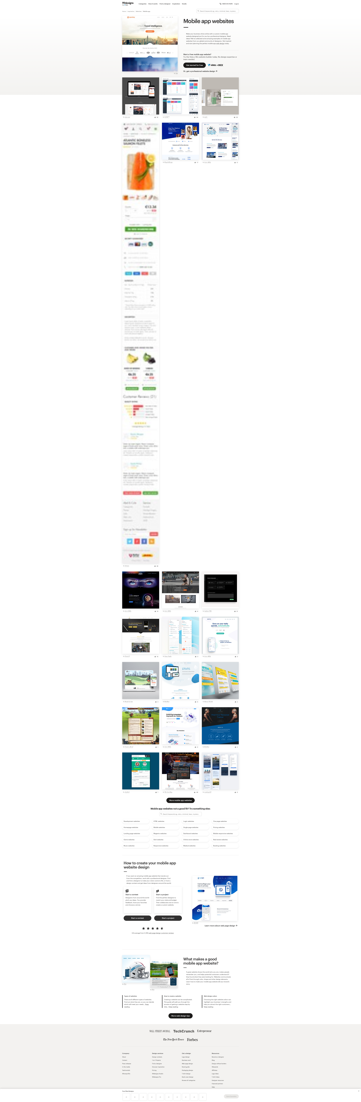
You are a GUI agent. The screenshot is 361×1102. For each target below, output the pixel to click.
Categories (142, 4)
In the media (126, 1067)
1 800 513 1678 (227, 4)
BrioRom (167, 701)
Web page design (187, 1063)
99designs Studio (157, 1073)
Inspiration (176, 4)
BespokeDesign (169, 162)
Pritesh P (127, 656)
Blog (213, 1060)
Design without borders (219, 1063)
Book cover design (187, 1077)
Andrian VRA (208, 611)
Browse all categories (188, 1080)
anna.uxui (127, 117)
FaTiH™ (167, 117)
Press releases (126, 1063)
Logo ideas (215, 1073)
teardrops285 (207, 792)
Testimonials (126, 1070)
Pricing (154, 1070)
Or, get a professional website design (199, 71)
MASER (196, 923)
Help (213, 1087)
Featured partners (217, 1083)
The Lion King (168, 792)
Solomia (127, 566)
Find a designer (165, 4)
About (124, 1057)
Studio (184, 4)
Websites (139, 11)
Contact (124, 1060)
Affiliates (214, 1070)
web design (220, 43)
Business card (186, 1060)
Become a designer (218, 1057)
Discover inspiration (158, 1067)
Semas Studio (168, 656)
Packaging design (187, 1070)
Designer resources (218, 1080)
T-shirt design (186, 1073)
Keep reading (173, 1007)
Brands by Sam (129, 701)
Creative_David (129, 747)
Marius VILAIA (208, 701)
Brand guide (186, 1067)
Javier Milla (207, 162)
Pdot (125, 984)
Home (124, 11)
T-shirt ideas (215, 1077)
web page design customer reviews (161, 933)
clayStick (127, 792)
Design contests (157, 1057)
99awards (215, 1067)
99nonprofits (126, 1073)
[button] (358, 1091)
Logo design (186, 1057)
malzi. (206, 117)
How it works (153, 4)
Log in (236, 4)
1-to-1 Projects (156, 1060)
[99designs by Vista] (127, 4)
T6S (177, 73)
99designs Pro (156, 1077)
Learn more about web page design (220, 926)
